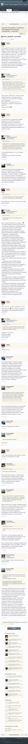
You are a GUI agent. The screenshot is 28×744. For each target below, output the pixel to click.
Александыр (9, 463)
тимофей (8, 164)
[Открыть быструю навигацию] (26, 24)
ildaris (7, 450)
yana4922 (9, 728)
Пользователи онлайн (11, 726)
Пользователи (16, 10)
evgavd (8, 42)
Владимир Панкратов (12, 640)
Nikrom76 (10, 721)
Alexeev (9, 710)
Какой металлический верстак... (14, 664)
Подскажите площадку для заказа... (15, 667)
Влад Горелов (11, 647)
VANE (9, 718)
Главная (3, 10)
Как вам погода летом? (13, 642)
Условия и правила (24, 740)
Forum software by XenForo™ (6, 740)
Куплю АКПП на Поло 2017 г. (14, 702)
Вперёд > (12, 39)
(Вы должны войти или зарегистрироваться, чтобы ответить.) (15, 622)
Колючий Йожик (10, 555)
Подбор (21, 33)
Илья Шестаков (11, 658)
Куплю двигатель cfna (12, 709)
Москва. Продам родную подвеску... (15, 712)
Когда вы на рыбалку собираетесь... (15, 675)
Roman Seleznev (11, 654)
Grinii (9, 636)
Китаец (8, 74)
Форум (9, 10)
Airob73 (9, 703)
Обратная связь (20, 738)
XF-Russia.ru (6, 741)
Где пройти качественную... (13, 649)
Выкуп (24, 33)
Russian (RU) (3, 738)
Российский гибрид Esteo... (13, 635)
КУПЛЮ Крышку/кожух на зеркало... (15, 720)
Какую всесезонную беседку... (14, 653)
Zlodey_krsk (10, 707)
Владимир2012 (10, 386)
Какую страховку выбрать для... (14, 646)
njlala (6, 728)
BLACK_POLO (9, 356)
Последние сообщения (14, 12)
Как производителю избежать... (14, 660)
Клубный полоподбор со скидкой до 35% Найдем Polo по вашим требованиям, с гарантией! (13, 29)
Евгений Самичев (11, 661)
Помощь (25, 738)
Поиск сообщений (4, 12)
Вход (25, 1)
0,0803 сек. (8, 742)
